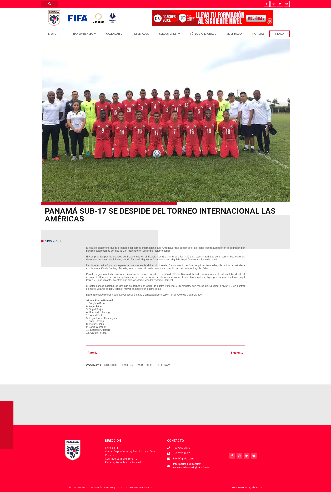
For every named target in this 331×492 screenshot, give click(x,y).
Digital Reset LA (255, 487)
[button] (111, 365)
